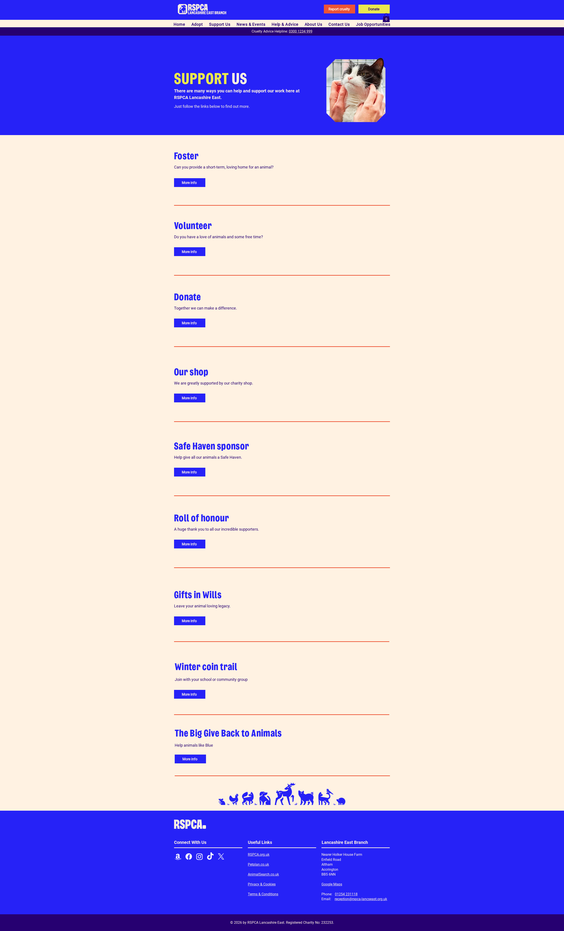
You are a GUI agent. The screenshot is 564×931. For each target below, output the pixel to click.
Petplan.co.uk (258, 864)
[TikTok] (210, 856)
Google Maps (331, 884)
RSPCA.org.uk (258, 854)
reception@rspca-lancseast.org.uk (361, 899)
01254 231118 (346, 894)
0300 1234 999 (300, 31)
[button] (386, 17)
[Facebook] (188, 856)
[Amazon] (178, 856)
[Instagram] (199, 856)
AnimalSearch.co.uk (263, 874)
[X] (221, 856)
